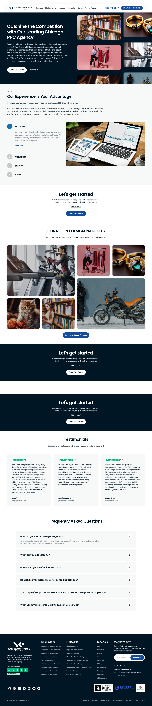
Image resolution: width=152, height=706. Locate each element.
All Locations (102, 678)
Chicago (100, 664)
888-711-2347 (112, 8)
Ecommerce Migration (49, 657)
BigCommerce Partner (74, 650)
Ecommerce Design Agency (51, 646)
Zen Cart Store (71, 671)
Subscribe (137, 657)
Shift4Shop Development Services (79, 667)
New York (100, 650)
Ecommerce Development (50, 650)
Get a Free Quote (17, 70)
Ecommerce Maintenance (50, 653)
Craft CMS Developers (74, 674)
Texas (99, 657)
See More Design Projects (76, 335)
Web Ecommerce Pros (21, 700)
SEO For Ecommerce (48, 660)
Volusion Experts (72, 653)
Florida (99, 653)
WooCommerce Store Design (77, 660)
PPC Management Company (51, 664)
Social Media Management (50, 667)
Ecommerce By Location (50, 674)
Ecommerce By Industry (49, 671)
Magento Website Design (75, 657)
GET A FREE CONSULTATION (132, 8)
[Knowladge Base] (34, 688)
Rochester (101, 671)
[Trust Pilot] (38, 688)
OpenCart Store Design (74, 664)
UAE (98, 646)
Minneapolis (101, 667)
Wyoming (100, 660)
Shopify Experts (72, 646)
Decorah (100, 674)
